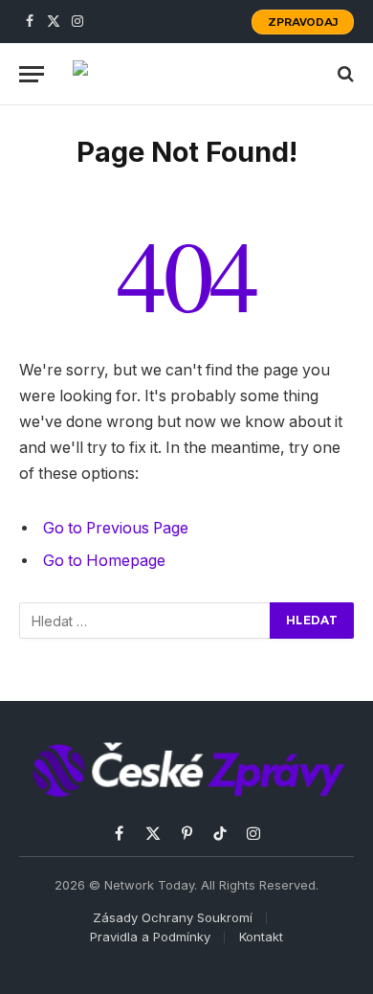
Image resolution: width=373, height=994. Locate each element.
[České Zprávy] (187, 74)
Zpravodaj (303, 22)
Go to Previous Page (115, 528)
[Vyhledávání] (145, 620)
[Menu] (31, 74)
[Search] (344, 74)
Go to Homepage (104, 561)
